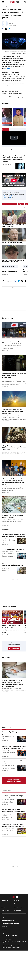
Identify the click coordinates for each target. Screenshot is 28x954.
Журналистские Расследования (10, 923)
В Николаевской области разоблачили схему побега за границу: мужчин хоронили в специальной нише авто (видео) (14, 482)
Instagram (5, 197)
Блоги (15, 904)
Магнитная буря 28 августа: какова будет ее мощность (13, 733)
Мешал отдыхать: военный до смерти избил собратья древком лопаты (14, 747)
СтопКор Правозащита (8, 920)
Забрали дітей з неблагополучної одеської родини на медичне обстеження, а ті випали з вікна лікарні (13, 159)
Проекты (4, 900)
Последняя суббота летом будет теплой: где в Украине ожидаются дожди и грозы (12, 412)
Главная (4, 6)
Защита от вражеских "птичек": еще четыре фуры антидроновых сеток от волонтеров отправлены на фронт (12, 629)
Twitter (20, 196)
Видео (15, 900)
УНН (8, 69)
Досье (3, 907)
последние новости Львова (9, 204)
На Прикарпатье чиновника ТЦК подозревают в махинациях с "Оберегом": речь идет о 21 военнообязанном (12, 764)
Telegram (6, 196)
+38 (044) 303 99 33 (14, 782)
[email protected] (16, 947)
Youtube (16, 196)
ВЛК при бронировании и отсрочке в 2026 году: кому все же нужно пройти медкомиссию (14, 448)
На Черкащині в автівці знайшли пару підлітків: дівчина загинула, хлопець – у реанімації (10, 272)
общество (20, 204)
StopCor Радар (5, 910)
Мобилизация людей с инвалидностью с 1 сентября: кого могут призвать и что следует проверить (12, 566)
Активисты (4, 927)
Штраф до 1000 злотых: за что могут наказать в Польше (13, 516)
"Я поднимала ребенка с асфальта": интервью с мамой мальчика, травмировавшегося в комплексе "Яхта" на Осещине (13, 683)
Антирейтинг (17, 910)
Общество (9, 6)
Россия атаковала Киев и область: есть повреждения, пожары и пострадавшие (14, 375)
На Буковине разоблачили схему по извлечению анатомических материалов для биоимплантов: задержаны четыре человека (13, 552)
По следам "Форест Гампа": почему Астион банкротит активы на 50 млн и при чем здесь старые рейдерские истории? (14, 798)
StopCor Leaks (7, 790)
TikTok (10, 197)
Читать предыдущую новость (9, 266)
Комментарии (9, 281)
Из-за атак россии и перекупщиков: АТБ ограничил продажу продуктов (13, 342)
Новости (4, 904)
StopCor (11, 22)
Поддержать (15, 648)
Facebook (11, 196)
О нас (3, 917)
